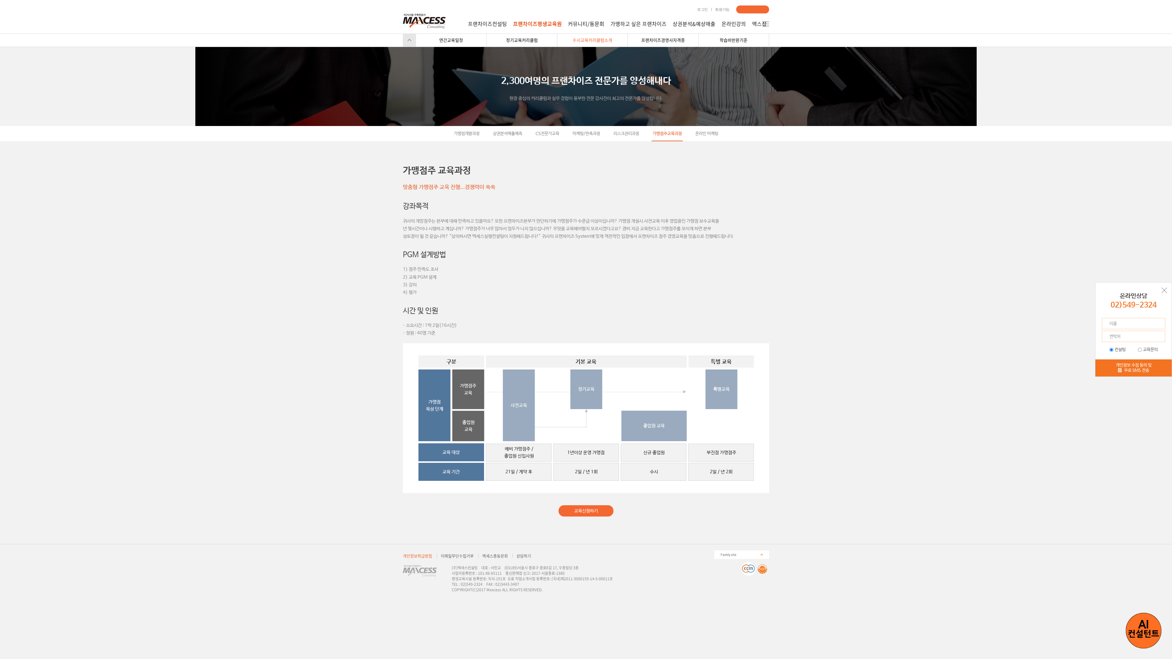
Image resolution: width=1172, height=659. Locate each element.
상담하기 (752, 9)
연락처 (1114, 336)
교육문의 (1150, 349)
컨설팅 (1120, 349)
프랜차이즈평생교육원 (537, 24)
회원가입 (722, 9)
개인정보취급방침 (417, 556)
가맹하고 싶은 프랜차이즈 (638, 24)
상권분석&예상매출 (694, 24)
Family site (728, 554)
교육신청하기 (586, 510)
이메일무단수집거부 (457, 556)
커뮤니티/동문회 (586, 24)
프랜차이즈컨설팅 (487, 24)
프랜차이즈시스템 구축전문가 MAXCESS (424, 21)
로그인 (702, 9)
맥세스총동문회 (495, 556)
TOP (409, 40)
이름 (1113, 323)
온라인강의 (734, 24)
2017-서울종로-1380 (548, 573)
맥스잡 (759, 24)
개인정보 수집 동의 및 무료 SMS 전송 (1134, 368)
